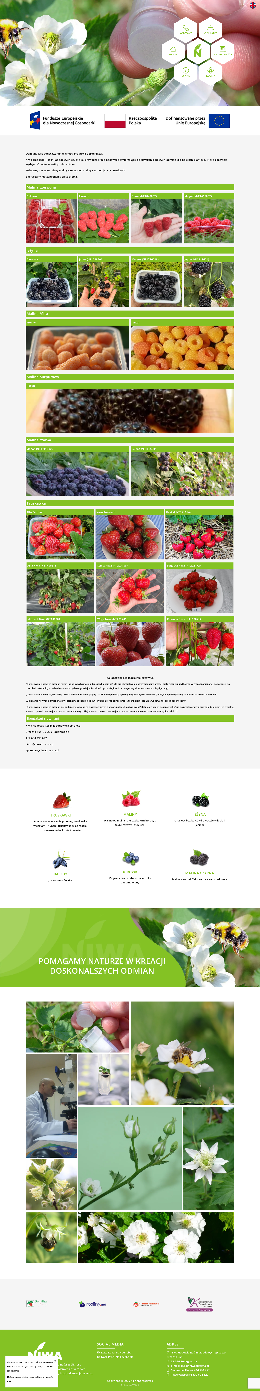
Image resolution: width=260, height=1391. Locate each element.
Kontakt (186, 33)
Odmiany (210, 33)
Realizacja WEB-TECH (130, 1385)
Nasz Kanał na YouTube (115, 1352)
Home (173, 54)
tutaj (9, 1381)
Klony (210, 75)
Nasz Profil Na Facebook (116, 1357)
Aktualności (223, 54)
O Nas (186, 75)
